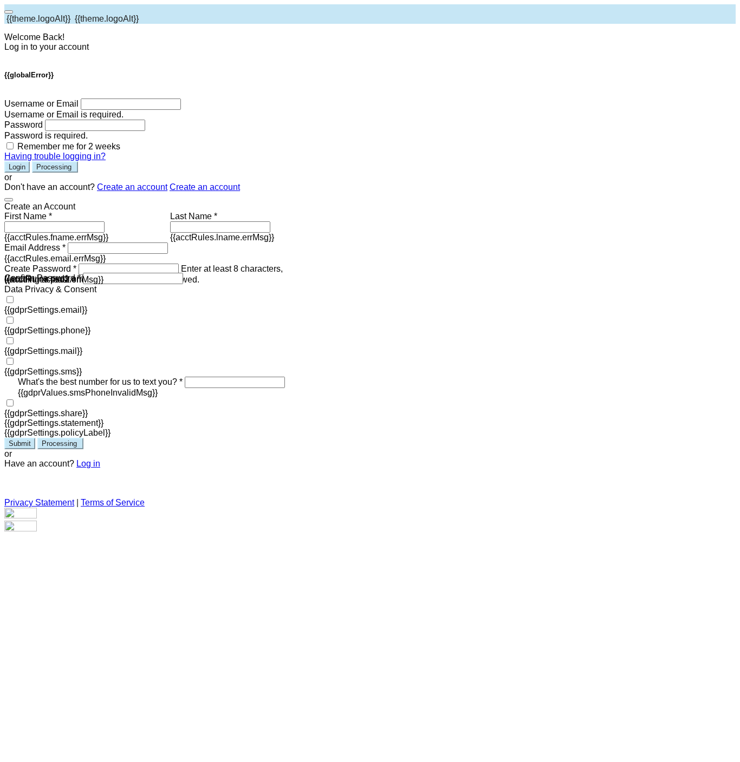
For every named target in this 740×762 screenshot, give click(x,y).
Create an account (132, 187)
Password (23, 124)
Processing (55, 167)
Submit (20, 443)
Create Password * (40, 268)
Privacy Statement (39, 502)
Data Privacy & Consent (50, 289)
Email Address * (35, 247)
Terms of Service (113, 502)
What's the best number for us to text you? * (100, 381)
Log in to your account (46, 46)
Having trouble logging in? (55, 156)
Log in (88, 463)
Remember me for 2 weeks (68, 146)
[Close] (8, 199)
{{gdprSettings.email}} (45, 309)
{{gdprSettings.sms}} (43, 371)
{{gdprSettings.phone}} (47, 330)
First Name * (28, 216)
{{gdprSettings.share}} (46, 413)
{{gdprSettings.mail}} (43, 351)
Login (17, 167)
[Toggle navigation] (8, 12)
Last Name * (193, 216)
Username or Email (41, 103)
